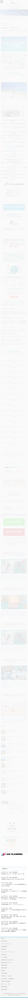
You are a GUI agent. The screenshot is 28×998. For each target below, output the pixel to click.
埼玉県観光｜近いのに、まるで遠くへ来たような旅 (12, 873)
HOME (2, 938)
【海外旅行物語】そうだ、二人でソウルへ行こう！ (12, 904)
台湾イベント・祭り (5, 984)
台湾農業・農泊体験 (5, 981)
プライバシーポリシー (6, 943)
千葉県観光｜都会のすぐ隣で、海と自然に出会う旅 (12, 879)
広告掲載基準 (4, 946)
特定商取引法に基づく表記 (7, 959)
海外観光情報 (4, 986)
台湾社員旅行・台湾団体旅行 (7, 978)
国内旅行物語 (4, 967)
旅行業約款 (3, 949)
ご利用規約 (3, 954)
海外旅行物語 (4, 989)
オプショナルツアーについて (7, 951)
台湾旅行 (3, 970)
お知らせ (10, 872)
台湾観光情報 (15, 896)
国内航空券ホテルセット (6, 962)
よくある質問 (4, 957)
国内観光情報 (15, 872)
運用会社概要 (4, 941)
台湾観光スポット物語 (6, 975)
